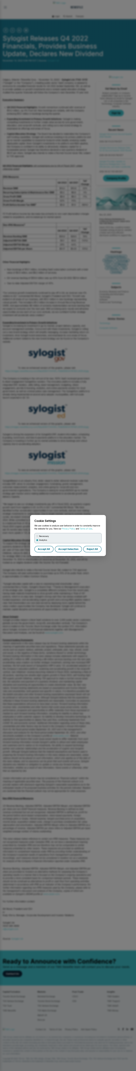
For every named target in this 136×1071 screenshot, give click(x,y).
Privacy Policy (68, 528)
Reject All (92, 549)
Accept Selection (68, 549)
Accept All (44, 549)
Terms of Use (86, 528)
